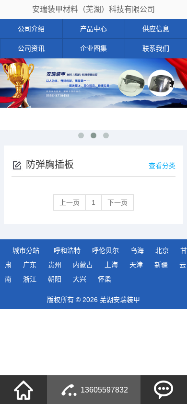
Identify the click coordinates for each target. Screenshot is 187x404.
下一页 (117, 202)
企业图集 (93, 48)
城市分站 (25, 250)
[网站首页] (23, 389)
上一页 (69, 202)
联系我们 (155, 48)
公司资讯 (31, 48)
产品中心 (93, 29)
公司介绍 (31, 29)
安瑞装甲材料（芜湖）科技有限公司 (93, 9)
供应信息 (155, 29)
